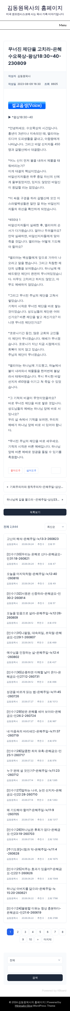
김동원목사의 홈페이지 (35, 7)
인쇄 (56, 470)
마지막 (48, 939)
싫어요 (31, 470)
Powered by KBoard (54, 990)
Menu (62, 25)
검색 (35, 977)
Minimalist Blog (23, 1005)
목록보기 (35, 512)
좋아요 (15, 470)
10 (30, 939)
